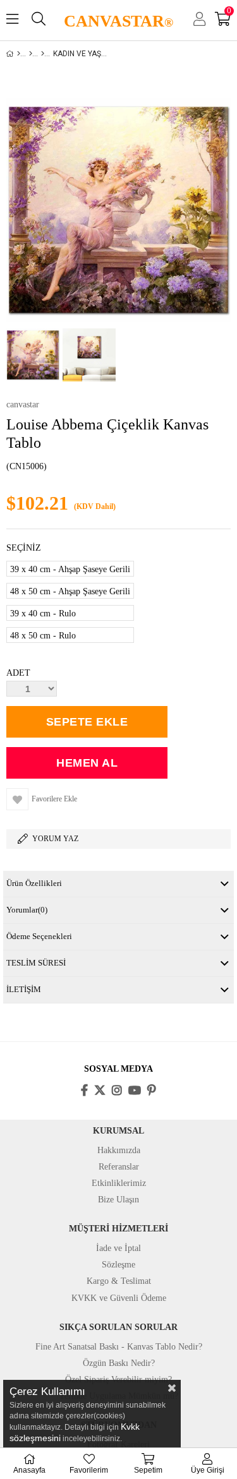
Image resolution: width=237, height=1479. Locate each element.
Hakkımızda (118, 1150)
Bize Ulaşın (118, 1199)
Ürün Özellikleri (34, 883)
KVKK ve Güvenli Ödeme (118, 1298)
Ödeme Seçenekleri (39, 936)
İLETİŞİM (23, 989)
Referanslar (119, 1166)
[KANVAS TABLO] (30, 53)
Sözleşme (118, 1264)
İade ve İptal (118, 1248)
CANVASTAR (118, 21)
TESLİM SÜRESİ (36, 962)
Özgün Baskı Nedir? (119, 1363)
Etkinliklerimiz (119, 1183)
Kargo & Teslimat (119, 1281)
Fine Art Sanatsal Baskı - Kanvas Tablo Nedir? (118, 1346)
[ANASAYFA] (18, 53)
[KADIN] (42, 53)
